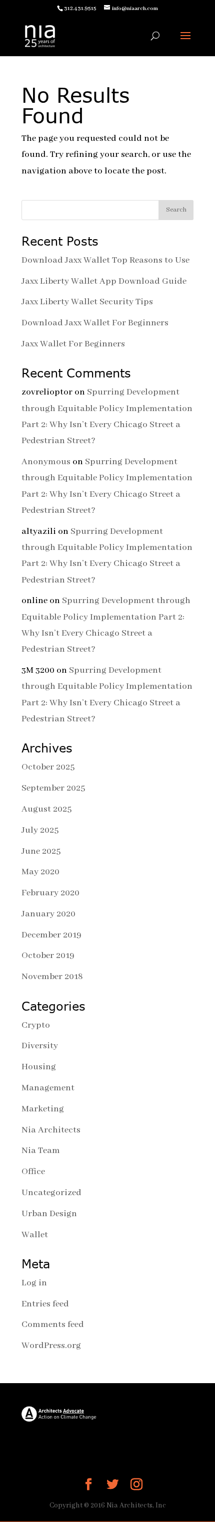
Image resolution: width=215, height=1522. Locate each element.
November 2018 (52, 976)
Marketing (43, 1108)
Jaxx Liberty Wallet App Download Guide (104, 281)
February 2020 (51, 892)
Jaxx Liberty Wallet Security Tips (87, 301)
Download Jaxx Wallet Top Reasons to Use (106, 260)
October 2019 (48, 955)
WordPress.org (51, 1345)
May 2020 (41, 871)
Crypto (36, 1025)
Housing (39, 1066)
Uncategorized (52, 1192)
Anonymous (46, 461)
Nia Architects (51, 1129)
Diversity (40, 1045)
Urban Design (49, 1213)
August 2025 (47, 809)
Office (33, 1171)
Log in (34, 1282)
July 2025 (40, 830)
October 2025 (48, 767)
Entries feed (45, 1303)
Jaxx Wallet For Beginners (73, 343)
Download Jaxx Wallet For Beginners (95, 322)
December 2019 (52, 934)
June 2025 (41, 851)
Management (48, 1087)
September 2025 (53, 788)
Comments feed (53, 1324)
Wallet (35, 1234)
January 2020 (49, 913)
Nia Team (41, 1150)
